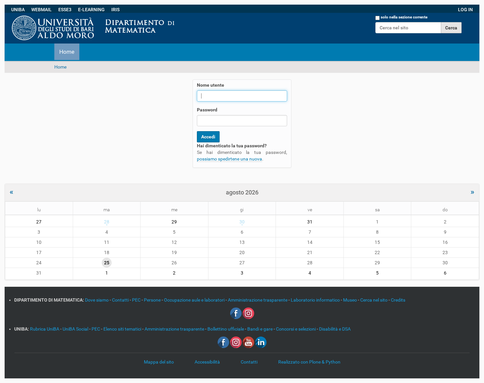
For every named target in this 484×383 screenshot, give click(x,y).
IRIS (115, 9)
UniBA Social (75, 329)
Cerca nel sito (374, 300)
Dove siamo (97, 300)
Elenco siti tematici (122, 329)
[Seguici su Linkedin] (261, 341)
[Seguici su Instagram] (248, 312)
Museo (350, 300)
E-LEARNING (91, 9)
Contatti (121, 300)
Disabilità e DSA (335, 329)
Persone (153, 300)
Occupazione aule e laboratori (195, 300)
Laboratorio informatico (316, 300)
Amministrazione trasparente (258, 300)
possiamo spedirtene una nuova (229, 159)
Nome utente (210, 85)
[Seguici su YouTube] (248, 341)
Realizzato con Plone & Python (309, 362)
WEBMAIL (41, 9)
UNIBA (18, 9)
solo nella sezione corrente (404, 17)
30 (242, 221)
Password (207, 109)
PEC (137, 300)
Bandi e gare (260, 329)
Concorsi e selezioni (296, 329)
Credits (398, 300)
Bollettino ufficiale (226, 329)
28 (106, 221)
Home (66, 51)
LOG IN (465, 9)
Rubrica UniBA (45, 329)
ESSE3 (64, 9)
